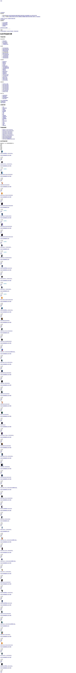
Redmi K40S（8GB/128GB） (5, 634)
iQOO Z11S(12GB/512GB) (7, 136)
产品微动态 (38, 16)
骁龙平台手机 (4, 77)
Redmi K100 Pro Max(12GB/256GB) (6, 205)
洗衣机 (3, 123)
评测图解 (23, 16)
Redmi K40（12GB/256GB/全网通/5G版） (7, 351)
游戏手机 (4, 69)
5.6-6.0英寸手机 (5, 75)
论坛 (30, 15)
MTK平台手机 (5, 80)
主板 (3, 112)
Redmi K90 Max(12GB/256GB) (5, 372)
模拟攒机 (27, 15)
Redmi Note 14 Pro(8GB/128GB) (6, 341)
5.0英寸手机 (4, 76)
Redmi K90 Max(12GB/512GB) (5, 477)
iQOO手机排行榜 (5, 54)
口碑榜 (10, 16)
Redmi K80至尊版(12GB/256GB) (6, 268)
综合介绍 (2, 155)
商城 (12, 15)
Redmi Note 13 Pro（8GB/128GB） (6, 362)
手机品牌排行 (4, 43)
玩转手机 (16, 16)
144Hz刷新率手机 (5, 67)
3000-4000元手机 (5, 86)
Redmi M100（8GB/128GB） (7, 132)
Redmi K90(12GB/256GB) (4, 184)
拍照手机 (4, 62)
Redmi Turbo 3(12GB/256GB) (5, 582)
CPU (3, 113)
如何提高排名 (4, 23)
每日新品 (13, 16)
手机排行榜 (16, 31)
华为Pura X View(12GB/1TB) (7, 129)
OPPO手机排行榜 (5, 49)
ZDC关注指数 (4, 22)
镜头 (3, 119)
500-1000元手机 (5, 90)
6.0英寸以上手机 (5, 74)
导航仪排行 (4, 96)
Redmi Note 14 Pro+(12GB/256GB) (6, 498)
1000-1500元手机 (5, 89)
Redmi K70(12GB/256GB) (4, 393)
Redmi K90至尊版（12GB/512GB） (6, 310)
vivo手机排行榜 (5, 51)
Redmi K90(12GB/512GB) (4, 404)
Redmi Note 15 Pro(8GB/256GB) (6, 257)
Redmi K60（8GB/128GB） (5, 383)
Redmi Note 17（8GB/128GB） (5, 289)
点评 (8, 155)
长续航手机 (4, 73)
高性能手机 (4, 61)
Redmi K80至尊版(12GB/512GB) (6, 603)
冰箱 (3, 124)
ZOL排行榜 (2, 19)
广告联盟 (9, 18)
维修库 (27, 16)
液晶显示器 (4, 116)
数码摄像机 (4, 118)
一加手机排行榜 (5, 55)
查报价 (7, 15)
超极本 (3, 109)
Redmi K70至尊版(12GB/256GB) (6, 508)
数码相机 (4, 111)
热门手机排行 (4, 42)
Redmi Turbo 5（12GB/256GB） (6, 529)
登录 (1, 0)
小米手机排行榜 (5, 56)
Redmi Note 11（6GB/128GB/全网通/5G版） (8, 561)
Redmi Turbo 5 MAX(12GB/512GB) (6, 299)
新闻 (21, 15)
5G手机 (3, 64)
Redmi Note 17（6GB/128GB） (5, 247)
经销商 (16, 15)
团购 (14, 15)
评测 (10, 155)
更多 (3, 16)
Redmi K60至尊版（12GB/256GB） (6, 592)
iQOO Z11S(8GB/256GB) (6, 137)
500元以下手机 (5, 91)
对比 (1, 159)
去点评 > (5, 168)
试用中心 (34, 16)
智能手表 (4, 125)
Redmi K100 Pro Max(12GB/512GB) (6, 236)
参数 (5, 155)
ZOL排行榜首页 (3, 31)
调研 (23, 15)
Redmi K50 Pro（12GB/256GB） (6, 655)
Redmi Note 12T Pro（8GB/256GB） (6, 550)
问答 (32, 15)
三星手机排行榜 (5, 57)
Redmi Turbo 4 (2, 424)
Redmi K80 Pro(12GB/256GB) (5, 445)
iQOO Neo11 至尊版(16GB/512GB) (8, 138)
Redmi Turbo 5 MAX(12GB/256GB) (6, 195)
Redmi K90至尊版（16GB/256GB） (6, 153)
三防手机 (4, 70)
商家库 (19, 15)
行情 (25, 15)
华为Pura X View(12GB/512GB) (8, 130)
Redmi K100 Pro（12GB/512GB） (6, 278)
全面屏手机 (4, 72)
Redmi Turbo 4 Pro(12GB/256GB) (6, 226)
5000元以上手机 (5, 83)
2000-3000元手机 (5, 87)
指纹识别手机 (4, 71)
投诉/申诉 (2, 27)
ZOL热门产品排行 (10, 31)
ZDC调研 (5, 27)
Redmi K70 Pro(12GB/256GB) (5, 613)
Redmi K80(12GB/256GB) (4, 320)
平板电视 (4, 117)
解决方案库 (30, 16)
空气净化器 (4, 120)
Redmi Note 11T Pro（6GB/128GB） (6, 456)
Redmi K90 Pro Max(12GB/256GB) (6, 174)
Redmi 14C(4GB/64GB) (4, 414)
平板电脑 (4, 115)
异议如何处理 (4, 24)
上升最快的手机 (5, 44)
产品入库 (5, 18)
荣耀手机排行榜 (5, 50)
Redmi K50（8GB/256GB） (5, 466)
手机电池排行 (4, 95)
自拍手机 (4, 63)
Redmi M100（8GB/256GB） (7, 131)
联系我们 (4, 25)
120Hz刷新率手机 (5, 68)
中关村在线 (2, 12)
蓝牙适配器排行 (5, 97)
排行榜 (10, 15)
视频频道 (20, 16)
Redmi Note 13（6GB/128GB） (5, 571)
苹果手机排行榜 (5, 53)
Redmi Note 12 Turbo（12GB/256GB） (7, 435)
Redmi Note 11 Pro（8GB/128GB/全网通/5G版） (8, 487)
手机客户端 (13, 18)
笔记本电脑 (4, 108)
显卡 (3, 114)
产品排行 (2, 18)
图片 (6, 155)
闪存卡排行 (4, 98)
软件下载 (35, 15)
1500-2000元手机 (5, 88)
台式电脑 (4, 110)
